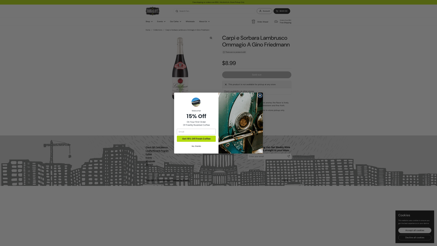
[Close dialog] (260, 95)
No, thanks (196, 146)
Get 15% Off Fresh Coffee (196, 138)
